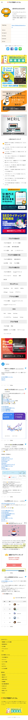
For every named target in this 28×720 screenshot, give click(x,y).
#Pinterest (3, 463)
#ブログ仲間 (4, 468)
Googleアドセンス (17, 271)
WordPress (6, 288)
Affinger (6, 292)
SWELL (22, 288)
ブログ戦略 (16, 263)
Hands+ (3, 692)
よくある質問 (4, 668)
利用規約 (3, 681)
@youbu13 (21, 577)
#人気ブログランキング (7, 458)
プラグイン (18, 292)
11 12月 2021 (7, 391)
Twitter (9, 313)
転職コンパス (4, 690)
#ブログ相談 (4, 516)
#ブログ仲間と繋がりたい (7, 410)
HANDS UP (4, 686)
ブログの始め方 (7, 242)
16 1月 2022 (7, 370)
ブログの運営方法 (8, 259)
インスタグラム (7, 317)
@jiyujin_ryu (16, 500)
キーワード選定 (17, 242)
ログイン (3, 664)
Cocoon (11, 292)
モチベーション (21, 329)
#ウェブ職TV (6, 399)
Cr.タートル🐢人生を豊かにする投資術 (14, 444)
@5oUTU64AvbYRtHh (20, 368)
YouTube (15, 313)
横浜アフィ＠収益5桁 (10, 368)
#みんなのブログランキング (8, 464)
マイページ (4, 659)
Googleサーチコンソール (10, 304)
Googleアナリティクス (17, 300)
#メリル (3, 378)
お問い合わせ (4, 679)
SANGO (16, 288)
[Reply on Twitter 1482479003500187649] (2, 385)
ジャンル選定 (7, 246)
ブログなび (4, 688)
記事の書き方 (17, 259)
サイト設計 (6, 250)
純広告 (5, 279)
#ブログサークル (5, 460)
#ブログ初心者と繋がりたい (8, 408)
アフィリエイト (7, 275)
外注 (11, 263)
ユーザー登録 (4, 661)
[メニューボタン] (2, 2)
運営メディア (4, 677)
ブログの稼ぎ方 (7, 271)
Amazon (15, 275)
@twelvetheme (21, 389)
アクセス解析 (7, 300)
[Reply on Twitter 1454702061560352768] (2, 497)
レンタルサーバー (19, 250)
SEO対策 (6, 263)
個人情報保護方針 (5, 683)
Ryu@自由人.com (9, 500)
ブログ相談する (5, 657)
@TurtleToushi (7, 446)
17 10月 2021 (22, 500)
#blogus (3, 467)
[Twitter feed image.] (14, 382)
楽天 (20, 275)
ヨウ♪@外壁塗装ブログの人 (11, 577)
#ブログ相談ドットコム (7, 377)
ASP (12, 250)
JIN (12, 288)
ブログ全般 (6, 326)
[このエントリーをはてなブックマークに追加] (16, 49)
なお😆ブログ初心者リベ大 (11, 389)
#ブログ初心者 (4, 406)
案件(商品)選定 (15, 246)
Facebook (15, 317)
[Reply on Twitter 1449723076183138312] (2, 573)
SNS (5, 313)
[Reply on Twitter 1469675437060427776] (2, 440)
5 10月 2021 (7, 579)
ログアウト (4, 666)
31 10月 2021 (14, 446)
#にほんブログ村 (5, 457)
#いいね (3, 519)
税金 (12, 326)
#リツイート (4, 520)
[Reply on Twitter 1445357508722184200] (2, 627)
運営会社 (3, 674)
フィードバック (7, 333)
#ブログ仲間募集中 (6, 409)
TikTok (21, 317)
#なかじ (3, 379)
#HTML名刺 (4, 461)
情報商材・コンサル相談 (9, 329)
